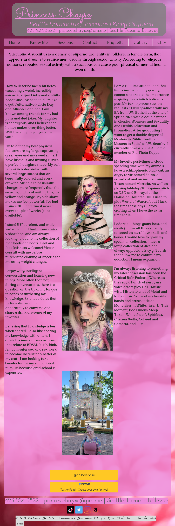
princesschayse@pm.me (82, 30)
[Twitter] (79, 510)
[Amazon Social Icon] (95, 510)
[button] (39, 42)
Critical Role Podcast (131, 277)
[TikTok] (70, 510)
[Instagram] (87, 510)
